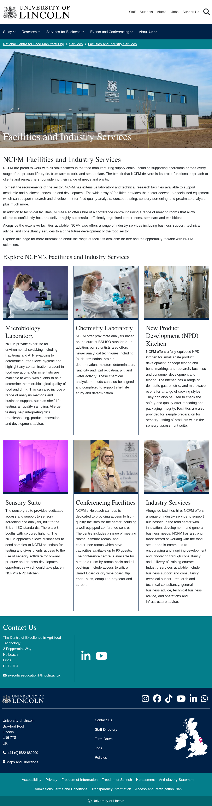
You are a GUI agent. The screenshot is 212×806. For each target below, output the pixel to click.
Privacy (51, 780)
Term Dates (104, 739)
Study (7, 32)
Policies (101, 757)
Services (76, 44)
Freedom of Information (79, 780)
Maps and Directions (22, 762)
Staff (132, 12)
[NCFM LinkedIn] (85, 656)
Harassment (145, 780)
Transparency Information (111, 789)
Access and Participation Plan (158, 789)
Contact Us (103, 720)
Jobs (174, 12)
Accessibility (31, 780)
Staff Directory (106, 729)
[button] (206, 12)
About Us (146, 32)
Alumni (162, 12)
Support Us (191, 12)
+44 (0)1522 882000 (22, 753)
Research (29, 32)
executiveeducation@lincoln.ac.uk (34, 675)
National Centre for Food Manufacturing (33, 44)
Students (146, 12)
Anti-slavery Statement (176, 780)
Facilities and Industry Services (112, 44)
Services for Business (63, 32)
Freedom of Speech (117, 780)
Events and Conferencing (109, 32)
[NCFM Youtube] (101, 656)
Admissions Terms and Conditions (61, 789)
